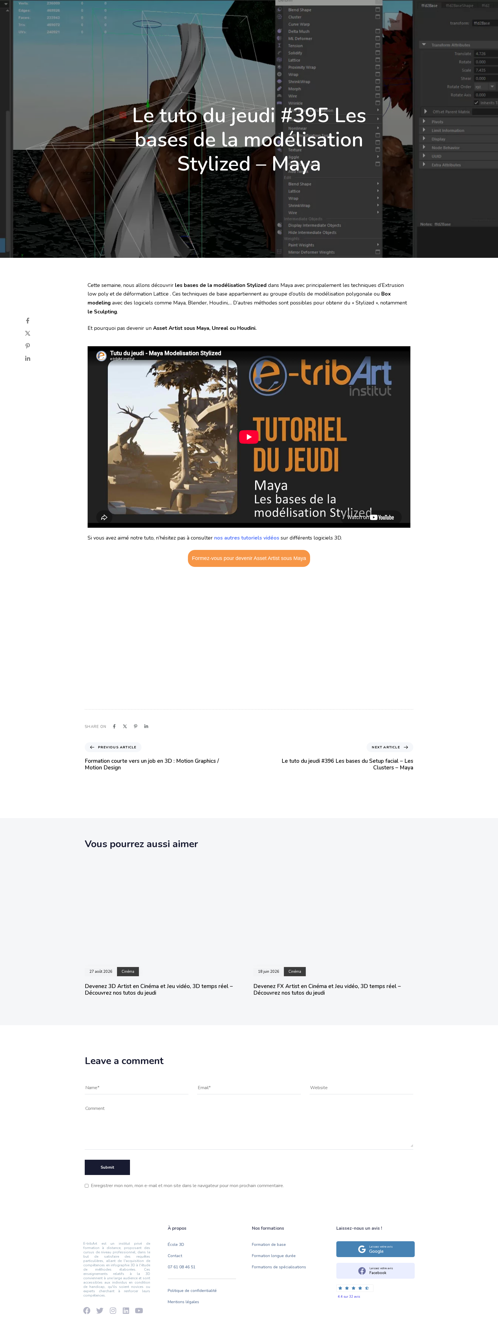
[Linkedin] (103, 9)
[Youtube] (93, 9)
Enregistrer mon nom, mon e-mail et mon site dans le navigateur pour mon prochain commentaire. (187, 1185)
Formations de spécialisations (279, 1267)
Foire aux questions (361, 9)
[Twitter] (33, 333)
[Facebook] (83, 9)
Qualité (240, 29)
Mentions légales (183, 1302)
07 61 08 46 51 (181, 1267)
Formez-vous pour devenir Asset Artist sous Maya (249, 558)
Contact (319, 29)
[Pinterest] (33, 346)
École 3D (172, 29)
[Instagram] (113, 9)
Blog (292, 29)
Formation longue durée (274, 1256)
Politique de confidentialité (192, 1290)
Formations (207, 29)
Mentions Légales (403, 9)
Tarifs (267, 29)
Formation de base (269, 1244)
